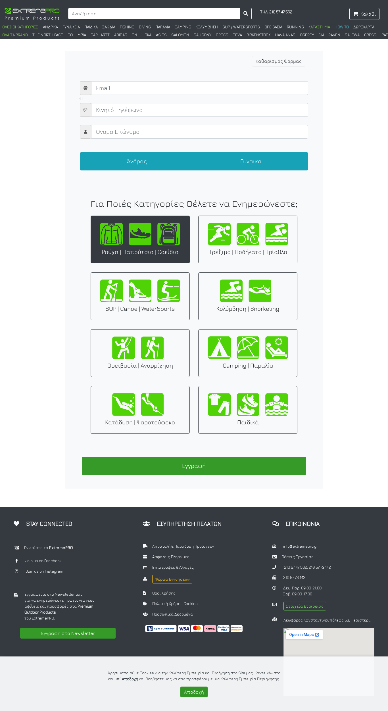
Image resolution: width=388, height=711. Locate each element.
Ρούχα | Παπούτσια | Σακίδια (140, 252)
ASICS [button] (161, 35)
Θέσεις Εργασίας (297, 556)
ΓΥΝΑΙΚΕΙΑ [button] (71, 27)
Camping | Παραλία (248, 365)
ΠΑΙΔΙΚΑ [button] (91, 27)
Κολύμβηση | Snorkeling (247, 308)
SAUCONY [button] (202, 35)
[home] (32, 13)
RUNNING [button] (295, 27)
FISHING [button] (127, 27)
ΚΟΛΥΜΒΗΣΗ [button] (207, 27)
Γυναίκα (251, 161)
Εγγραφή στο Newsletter (68, 633)
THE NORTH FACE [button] (47, 35)
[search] (246, 13)
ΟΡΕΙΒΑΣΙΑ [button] (273, 27)
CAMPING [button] (183, 27)
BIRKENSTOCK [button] (258, 35)
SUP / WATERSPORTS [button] (241, 27)
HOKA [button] (146, 35)
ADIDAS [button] (120, 35)
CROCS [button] (222, 35)
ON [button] (134, 35)
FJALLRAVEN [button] (329, 35)
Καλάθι (368, 13)
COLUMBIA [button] (77, 35)
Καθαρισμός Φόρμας (279, 61)
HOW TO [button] (342, 27)
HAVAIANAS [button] (285, 35)
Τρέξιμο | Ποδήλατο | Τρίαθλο (248, 252)
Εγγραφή (194, 465)
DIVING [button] (145, 27)
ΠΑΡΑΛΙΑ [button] (162, 27)
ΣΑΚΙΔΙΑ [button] (108, 27)
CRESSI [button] (370, 35)
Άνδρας (137, 161)
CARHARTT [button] (100, 35)
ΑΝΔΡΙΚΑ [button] (50, 27)
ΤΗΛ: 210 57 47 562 (276, 12)
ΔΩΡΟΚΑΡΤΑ (363, 27)
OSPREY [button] (307, 35)
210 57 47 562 (295, 567)
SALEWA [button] (352, 35)
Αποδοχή (194, 692)
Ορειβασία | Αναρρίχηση (140, 365)
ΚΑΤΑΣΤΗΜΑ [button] (319, 27)
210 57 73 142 (320, 567)
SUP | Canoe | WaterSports (140, 308)
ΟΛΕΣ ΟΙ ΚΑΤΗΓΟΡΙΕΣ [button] (20, 27)
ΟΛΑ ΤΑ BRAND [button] (15, 35)
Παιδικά (248, 422)
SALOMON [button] (180, 35)
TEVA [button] (237, 35)
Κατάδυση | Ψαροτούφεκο (140, 422)
